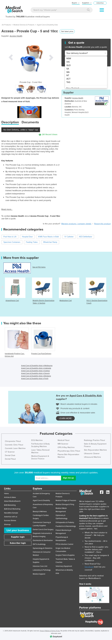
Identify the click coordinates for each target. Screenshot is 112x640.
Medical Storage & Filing (65, 504)
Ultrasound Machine (92, 457)
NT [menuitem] (67, 75)
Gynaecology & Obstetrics (42, 548)
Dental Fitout (10, 459)
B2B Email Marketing (12, 509)
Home (6, 493)
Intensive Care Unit (40, 566)
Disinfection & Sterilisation (43, 540)
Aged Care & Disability (41, 500)
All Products (6, 25)
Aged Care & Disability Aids (47, 25)
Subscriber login (18, 543)
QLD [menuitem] (68, 65)
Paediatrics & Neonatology (66, 526)
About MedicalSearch (12, 501)
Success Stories (10, 520)
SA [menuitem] (67, 68)
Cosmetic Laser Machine (15, 448)
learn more (65, 418)
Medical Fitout (63, 440)
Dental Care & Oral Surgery (43, 529)
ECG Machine (37, 440)
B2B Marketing (10, 505)
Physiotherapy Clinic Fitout (69, 451)
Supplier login (18, 537)
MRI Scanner (63, 444)
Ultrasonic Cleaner (92, 453)
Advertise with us (10, 517)
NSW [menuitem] (68, 58)
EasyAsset (89, 567)
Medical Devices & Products (23, 25)
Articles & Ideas (10, 497)
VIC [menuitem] (68, 62)
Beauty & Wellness (40, 511)
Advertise (100, 3)
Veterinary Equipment (64, 566)
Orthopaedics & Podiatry (65, 522)
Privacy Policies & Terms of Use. (50, 631)
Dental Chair (10, 455)
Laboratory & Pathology (42, 570)
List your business (18, 530)
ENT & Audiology (39, 544)
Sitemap (7, 524)
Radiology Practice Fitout (94, 440)
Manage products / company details (76, 224)
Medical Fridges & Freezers (66, 500)
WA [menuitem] (68, 72)
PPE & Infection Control (64, 544)
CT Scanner (10, 452)
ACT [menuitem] (68, 78)
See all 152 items (39, 267)
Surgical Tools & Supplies (65, 555)
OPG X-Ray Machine (66, 447)
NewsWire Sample (11, 513)
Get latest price (67, 31)
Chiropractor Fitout (13, 441)
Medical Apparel (39, 574)
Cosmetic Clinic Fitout (14, 445)
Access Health (16, 36)
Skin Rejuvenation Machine (95, 450)
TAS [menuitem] (68, 82)
